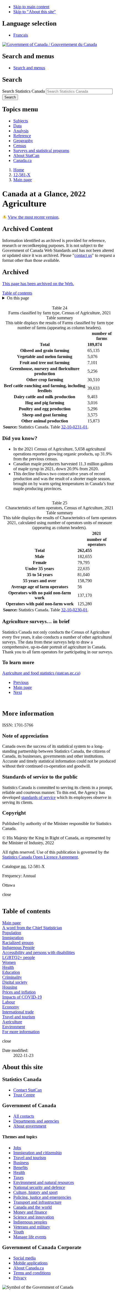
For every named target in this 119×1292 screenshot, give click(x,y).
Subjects (20, 121)
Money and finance (30, 1212)
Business (21, 1162)
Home (18, 169)
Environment (13, 1026)
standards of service (38, 797)
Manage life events (29, 1237)
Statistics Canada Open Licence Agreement (40, 857)
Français (20, 35)
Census (19, 145)
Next (17, 692)
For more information (21, 1031)
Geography (23, 140)
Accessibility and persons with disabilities (38, 952)
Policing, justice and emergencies (42, 1197)
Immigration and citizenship (37, 1152)
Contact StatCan (27, 1090)
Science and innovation (33, 1217)
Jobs (17, 1147)
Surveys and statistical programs (41, 150)
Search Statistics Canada (23, 91)
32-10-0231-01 (74, 427)
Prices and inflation (19, 992)
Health (8, 967)
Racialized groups (17, 942)
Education (11, 972)
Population (11, 932)
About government (29, 1126)
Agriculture (12, 1021)
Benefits (20, 1167)
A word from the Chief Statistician (32, 927)
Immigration (13, 937)
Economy (10, 1007)
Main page (22, 179)
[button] (29, 67)
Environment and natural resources (43, 1182)
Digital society (14, 982)
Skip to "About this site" (34, 11)
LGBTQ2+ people (18, 957)
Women (9, 962)
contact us (83, 255)
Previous (21, 682)
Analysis (21, 130)
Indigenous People (18, 947)
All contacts (23, 1116)
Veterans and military (31, 1227)
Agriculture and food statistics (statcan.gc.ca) (41, 673)
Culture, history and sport (35, 1192)
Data (17, 125)
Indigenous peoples (30, 1222)
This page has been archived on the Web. (38, 283)
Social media (24, 1258)
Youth (18, 1232)
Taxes (18, 1177)
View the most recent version (33, 217)
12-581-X (21, 174)
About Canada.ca (28, 1268)
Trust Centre (24, 1095)
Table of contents (17, 293)
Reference (22, 135)
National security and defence (39, 1187)
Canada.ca (22, 160)
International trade (18, 1012)
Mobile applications (30, 1263)
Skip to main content (31, 6)
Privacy (20, 1277)
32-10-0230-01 (74, 609)
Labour (8, 1002)
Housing (9, 987)
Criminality (12, 977)
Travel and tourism (18, 1017)
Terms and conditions (32, 1273)
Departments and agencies (36, 1121)
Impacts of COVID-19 (22, 997)
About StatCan (26, 155)
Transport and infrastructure (37, 1202)
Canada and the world (32, 1207)
